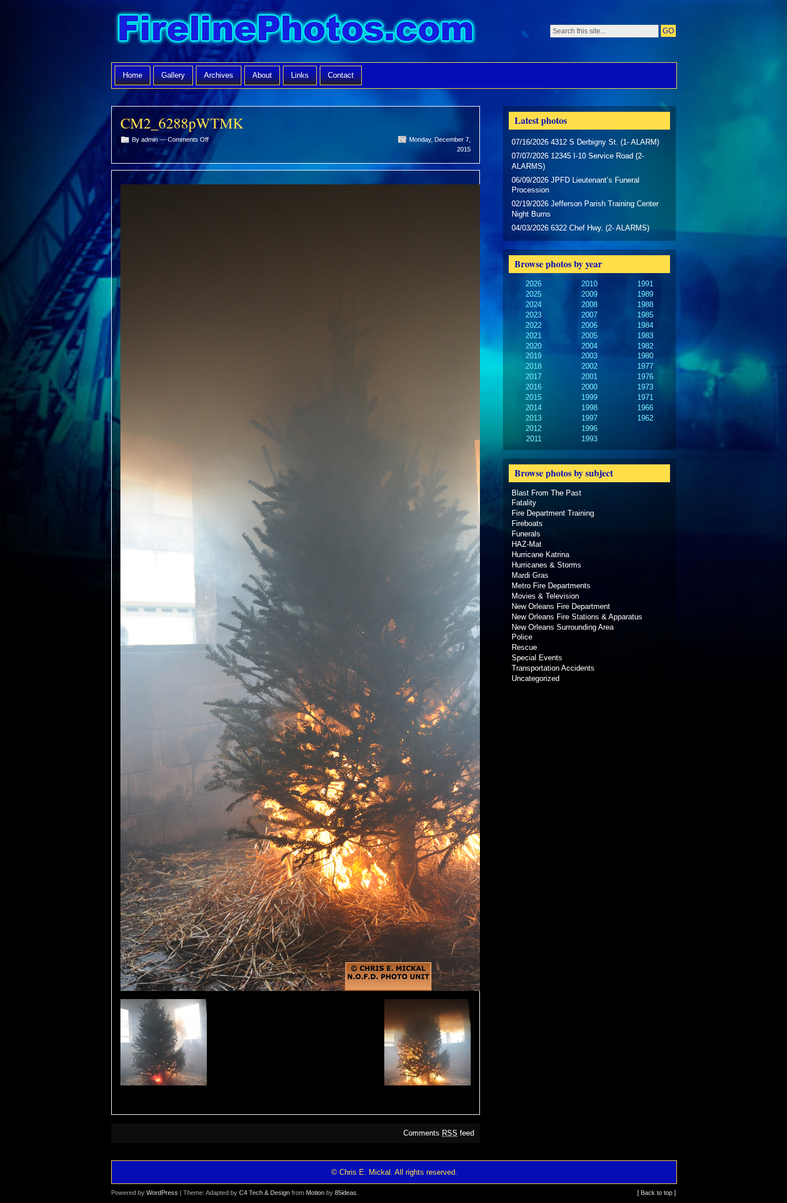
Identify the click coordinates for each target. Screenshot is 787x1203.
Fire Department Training (553, 513)
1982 (645, 346)
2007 (589, 315)
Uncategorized (535, 678)
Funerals (526, 533)
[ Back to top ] (656, 1192)
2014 (533, 407)
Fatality (524, 502)
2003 (589, 355)
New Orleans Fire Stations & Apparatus (577, 616)
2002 (589, 366)
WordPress (162, 1192)
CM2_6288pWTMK (182, 123)
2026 (533, 283)
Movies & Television (545, 596)
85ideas (346, 1192)
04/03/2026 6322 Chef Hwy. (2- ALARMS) (580, 228)
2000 (589, 387)
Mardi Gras (530, 575)
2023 (533, 315)
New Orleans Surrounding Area (563, 627)
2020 (533, 346)
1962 (645, 418)
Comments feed (438, 1133)
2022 (533, 325)
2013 (533, 418)
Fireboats (527, 523)
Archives (218, 75)
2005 (589, 335)
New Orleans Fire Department (561, 606)
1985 (645, 315)
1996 (589, 428)
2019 (533, 355)
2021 (533, 335)
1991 (645, 283)
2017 (533, 376)
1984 (645, 325)
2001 (589, 376)
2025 (533, 294)
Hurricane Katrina (540, 554)
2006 (589, 325)
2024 (533, 304)
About (262, 75)
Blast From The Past (546, 493)
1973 (645, 387)
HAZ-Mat (527, 544)
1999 (589, 397)
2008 (589, 304)
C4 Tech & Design (264, 1192)
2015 (533, 397)
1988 (645, 304)
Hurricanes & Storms (546, 565)
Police (522, 637)
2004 (589, 346)
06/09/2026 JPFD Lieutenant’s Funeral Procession (576, 185)
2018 (533, 366)
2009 (589, 294)
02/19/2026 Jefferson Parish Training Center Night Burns (585, 208)
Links (300, 75)
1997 (589, 418)
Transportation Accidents (553, 668)
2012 (533, 428)
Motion (315, 1192)
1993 (589, 438)
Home (132, 75)
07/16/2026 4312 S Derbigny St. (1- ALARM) (585, 142)
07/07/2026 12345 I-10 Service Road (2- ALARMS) (578, 161)
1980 (645, 355)
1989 (645, 294)
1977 (645, 366)
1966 (645, 407)
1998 (589, 407)
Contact (341, 75)
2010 (589, 283)
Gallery (173, 75)
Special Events (537, 657)
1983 (645, 335)
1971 (645, 397)
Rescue (524, 647)
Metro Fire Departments (551, 585)
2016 (533, 387)
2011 (534, 438)
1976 (645, 376)
